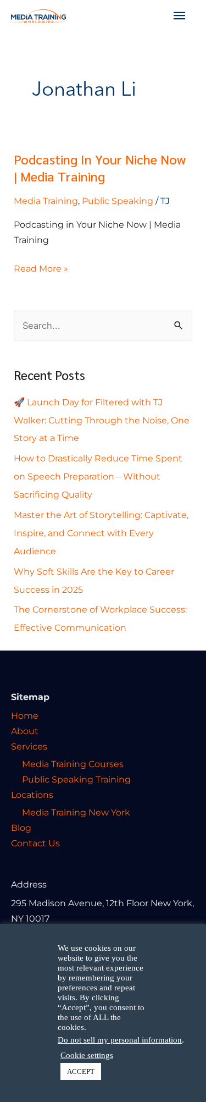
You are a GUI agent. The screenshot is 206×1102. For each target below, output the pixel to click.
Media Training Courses (73, 763)
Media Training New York (76, 812)
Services (29, 746)
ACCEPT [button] (80, 1071)
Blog (21, 827)
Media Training (46, 200)
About (24, 730)
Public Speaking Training (76, 779)
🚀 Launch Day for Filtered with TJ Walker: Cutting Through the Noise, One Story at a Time (102, 420)
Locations (32, 794)
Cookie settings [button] (86, 1055)
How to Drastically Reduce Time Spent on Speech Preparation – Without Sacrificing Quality (98, 476)
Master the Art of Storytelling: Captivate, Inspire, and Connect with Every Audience (101, 532)
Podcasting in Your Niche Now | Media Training (100, 168)
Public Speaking (117, 200)
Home (24, 715)
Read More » (41, 267)
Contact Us (35, 842)
